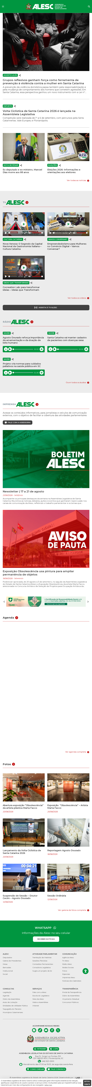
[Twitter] (58, 1030)
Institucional (8, 971)
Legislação (7, 992)
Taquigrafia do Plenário (12, 1009)
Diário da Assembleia (11, 999)
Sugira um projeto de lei (42, 971)
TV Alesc (65, 961)
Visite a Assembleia (40, 1002)
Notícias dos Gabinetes (71, 981)
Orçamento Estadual (70, 999)
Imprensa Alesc (68, 977)
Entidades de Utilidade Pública (15, 1006)
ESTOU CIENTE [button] (87, 1083)
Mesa (5, 964)
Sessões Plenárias (39, 961)
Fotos (64, 971)
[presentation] (4, 601)
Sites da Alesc (38, 999)
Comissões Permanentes (42, 964)
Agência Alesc (68, 957)
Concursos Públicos (70, 1002)
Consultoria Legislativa (41, 967)
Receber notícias (46, 939)
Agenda (6, 996)
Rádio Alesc (67, 964)
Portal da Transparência (71, 992)
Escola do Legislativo (40, 996)
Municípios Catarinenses (13, 1012)
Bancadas (7, 967)
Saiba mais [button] (48, 1085)
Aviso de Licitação (10, 1002)
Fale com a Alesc (39, 992)
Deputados (7, 957)
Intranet (35, 1006)
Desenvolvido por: (66, 1077)
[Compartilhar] (20, 75)
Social (5, 974)
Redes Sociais (68, 967)
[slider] (12, 233)
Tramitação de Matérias (41, 957)
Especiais (66, 974)
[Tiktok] (40, 1030)
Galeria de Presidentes (12, 961)
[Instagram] (34, 1030)
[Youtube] (46, 1030)
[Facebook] (52, 1030)
